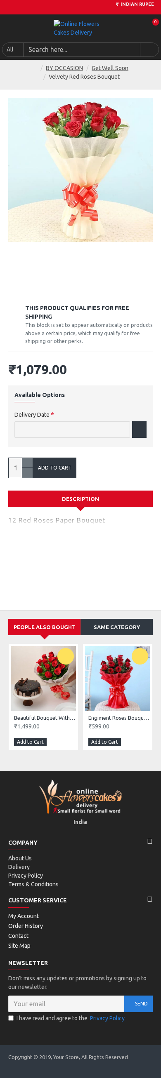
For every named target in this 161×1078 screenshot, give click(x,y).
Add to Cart (54, 467)
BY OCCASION (64, 68)
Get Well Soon (110, 68)
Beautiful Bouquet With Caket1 (45, 718)
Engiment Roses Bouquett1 (119, 718)
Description (80, 499)
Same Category (117, 627)
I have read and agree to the (71, 1018)
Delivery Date (32, 414)
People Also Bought (45, 627)
